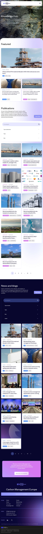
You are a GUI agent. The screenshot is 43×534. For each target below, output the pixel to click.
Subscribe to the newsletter (21, 473)
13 (27, 453)
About (7, 502)
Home (7, 500)
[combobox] (21, 129)
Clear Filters (37, 116)
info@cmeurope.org (10, 511)
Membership (19, 502)
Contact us (18, 504)
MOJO (10, 532)
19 (27, 273)
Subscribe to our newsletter (21, 494)
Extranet (18, 505)
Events (17, 500)
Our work (8, 504)
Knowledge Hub (9, 505)
